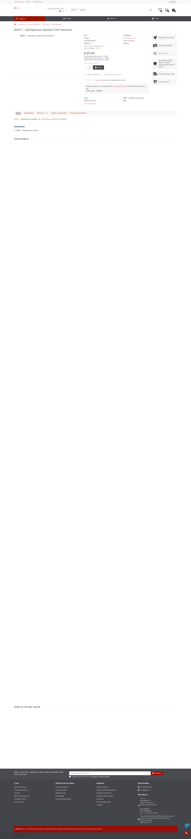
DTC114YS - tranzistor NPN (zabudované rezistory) (33, 395)
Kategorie (100, 783)
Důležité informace (38, 1)
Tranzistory (46, 24)
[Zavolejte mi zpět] (186, 833)
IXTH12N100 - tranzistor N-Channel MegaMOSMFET (33, 226)
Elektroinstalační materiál (105, 796)
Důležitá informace (20, 787)
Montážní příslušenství (104, 793)
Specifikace (29, 113)
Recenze (42, 113)
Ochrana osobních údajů (63, 799)
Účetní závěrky (19, 802)
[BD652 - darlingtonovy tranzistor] (95, 605)
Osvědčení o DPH (20, 799)
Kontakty (28, 1)
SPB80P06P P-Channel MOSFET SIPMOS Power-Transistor (36, 282)
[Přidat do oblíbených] (175, 144)
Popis (18, 113)
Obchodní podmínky (61, 787)
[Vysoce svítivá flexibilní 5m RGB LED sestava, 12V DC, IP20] (95, 661)
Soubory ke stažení (78, 113)
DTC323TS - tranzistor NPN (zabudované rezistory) (33, 451)
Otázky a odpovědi (59, 113)
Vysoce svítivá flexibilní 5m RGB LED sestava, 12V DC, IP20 (36, 676)
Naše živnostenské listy (22, 796)
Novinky (68, 18)
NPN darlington (57, 24)
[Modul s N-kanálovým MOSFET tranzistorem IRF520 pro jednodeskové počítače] (95, 155)
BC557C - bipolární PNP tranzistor (27, 563)
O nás (157, 18)
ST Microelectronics (129, 38)
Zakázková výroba (102, 787)
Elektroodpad (59, 796)
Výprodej (99, 805)
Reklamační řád (60, 793)
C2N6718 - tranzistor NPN (24, 338)
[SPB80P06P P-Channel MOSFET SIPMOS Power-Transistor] (95, 267)
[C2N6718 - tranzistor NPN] (95, 323)
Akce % (113, 18)
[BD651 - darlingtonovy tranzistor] (95, 492)
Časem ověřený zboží (104, 802)
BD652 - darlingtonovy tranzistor (26, 619)
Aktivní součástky (34, 24)
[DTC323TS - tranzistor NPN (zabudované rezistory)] (95, 436)
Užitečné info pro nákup (64, 783)
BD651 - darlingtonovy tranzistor (26, 507)
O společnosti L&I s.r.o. (21, 790)
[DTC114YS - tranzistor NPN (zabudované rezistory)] (95, 380)
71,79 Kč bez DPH (119, 86)
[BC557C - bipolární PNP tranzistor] (95, 548)
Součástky (22, 24)
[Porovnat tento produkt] (175, 149)
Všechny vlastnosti (90, 103)
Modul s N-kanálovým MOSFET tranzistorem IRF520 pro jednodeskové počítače (43, 170)
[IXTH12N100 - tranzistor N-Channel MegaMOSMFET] (95, 211)
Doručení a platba (19, 1)
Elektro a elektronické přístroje (106, 790)
